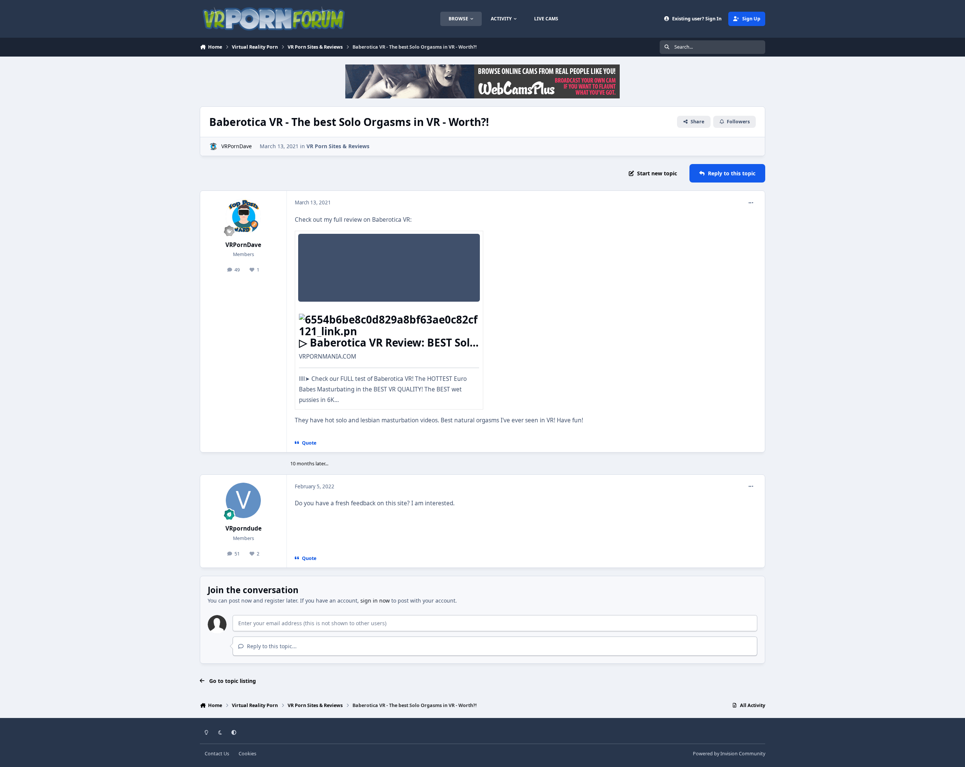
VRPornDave (236, 146)
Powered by (729, 753)
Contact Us (217, 753)
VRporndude (243, 528)
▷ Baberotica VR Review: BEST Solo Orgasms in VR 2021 (387, 348)
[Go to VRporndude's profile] (243, 500)
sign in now (375, 600)
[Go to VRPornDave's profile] (213, 146)
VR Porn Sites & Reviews (337, 146)
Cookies (247, 753)
